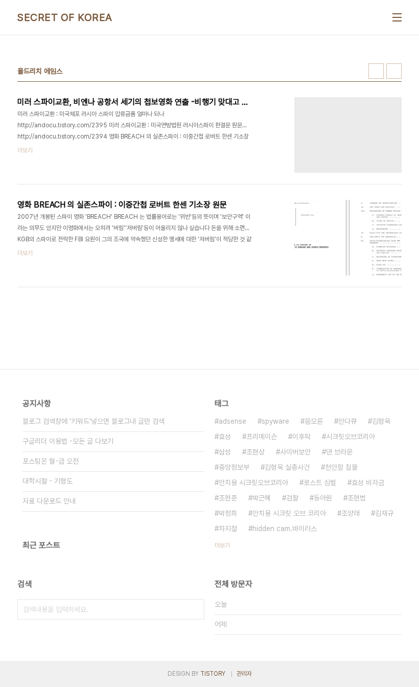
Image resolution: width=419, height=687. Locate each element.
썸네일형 (376, 71)
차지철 (228, 528)
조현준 (228, 498)
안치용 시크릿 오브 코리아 (289, 513)
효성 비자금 (368, 482)
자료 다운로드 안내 (49, 501)
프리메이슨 (261, 436)
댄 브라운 (339, 452)
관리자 (244, 673)
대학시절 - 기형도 (47, 481)
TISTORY (212, 673)
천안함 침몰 (341, 467)
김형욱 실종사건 (287, 467)
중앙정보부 (234, 467)
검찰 (292, 498)
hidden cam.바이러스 (284, 528)
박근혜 (261, 498)
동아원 (323, 498)
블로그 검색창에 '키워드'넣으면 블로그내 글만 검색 (93, 421)
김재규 (384, 513)
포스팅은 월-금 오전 (50, 461)
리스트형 (394, 71)
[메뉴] (397, 17)
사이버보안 (295, 452)
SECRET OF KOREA (64, 17)
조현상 (255, 452)
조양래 (350, 513)
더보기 (222, 545)
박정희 (228, 513)
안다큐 (347, 421)
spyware (275, 421)
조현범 (356, 498)
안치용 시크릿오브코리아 (253, 482)
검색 (194, 609)
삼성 (225, 452)
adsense (232, 421)
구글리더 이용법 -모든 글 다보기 (67, 441)
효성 (225, 436)
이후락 (301, 436)
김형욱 (381, 421)
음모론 (314, 421)
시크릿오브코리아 (350, 436)
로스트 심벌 (320, 482)
